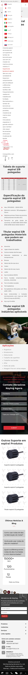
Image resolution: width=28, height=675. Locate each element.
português (11, 26)
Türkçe (10, 33)
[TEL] (11, 673)
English (10, 4)
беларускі (10, 37)
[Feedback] (21, 673)
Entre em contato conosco (5, 143)
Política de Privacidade (17, 668)
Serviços (4, 630)
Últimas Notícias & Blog (14, 522)
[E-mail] (7, 673)
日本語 (9, 8)
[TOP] (25, 673)
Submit (4, 616)
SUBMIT (14, 428)
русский (10, 44)
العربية (9, 30)
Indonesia (10, 41)
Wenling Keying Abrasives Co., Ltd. (14, 664)
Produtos (4, 624)
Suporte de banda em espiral (8, 70)
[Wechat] (16, 673)
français (10, 15)
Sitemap (6, 668)
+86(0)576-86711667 (6, 148)
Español (10, 19)
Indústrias (4, 627)
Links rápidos (5, 634)
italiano (10, 22)
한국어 (9, 11)
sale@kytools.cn (12, 648)
